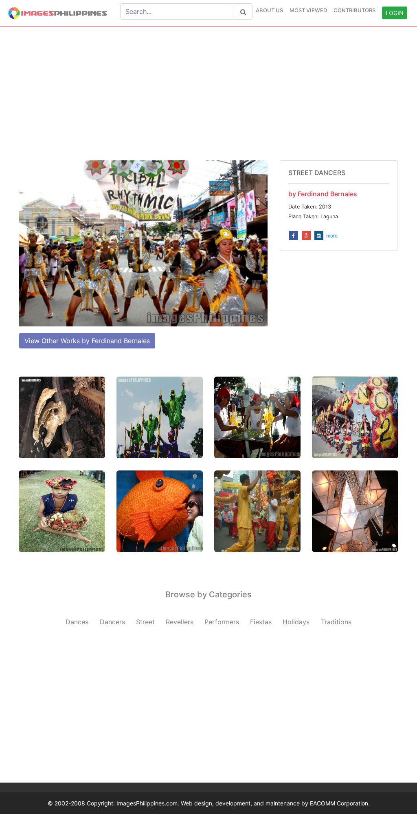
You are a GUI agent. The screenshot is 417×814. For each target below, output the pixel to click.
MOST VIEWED (308, 10)
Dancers (112, 622)
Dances (77, 622)
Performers (221, 622)
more (332, 236)
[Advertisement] (208, 93)
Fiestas (261, 622)
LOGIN (395, 12)
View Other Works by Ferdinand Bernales (87, 341)
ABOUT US (269, 10)
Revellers (179, 622)
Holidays (296, 622)
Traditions (336, 622)
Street (145, 622)
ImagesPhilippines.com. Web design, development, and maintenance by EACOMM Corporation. (243, 803)
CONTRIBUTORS (354, 10)
